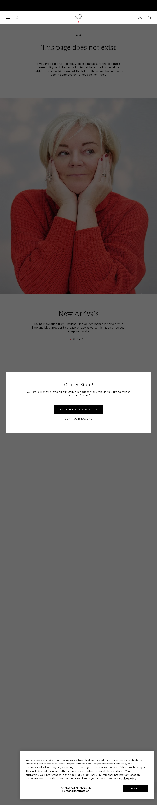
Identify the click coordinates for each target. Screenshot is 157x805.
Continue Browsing (78, 419)
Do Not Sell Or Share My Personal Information (76, 790)
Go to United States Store (78, 409)
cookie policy (127, 778)
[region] (87, 775)
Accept (136, 788)
